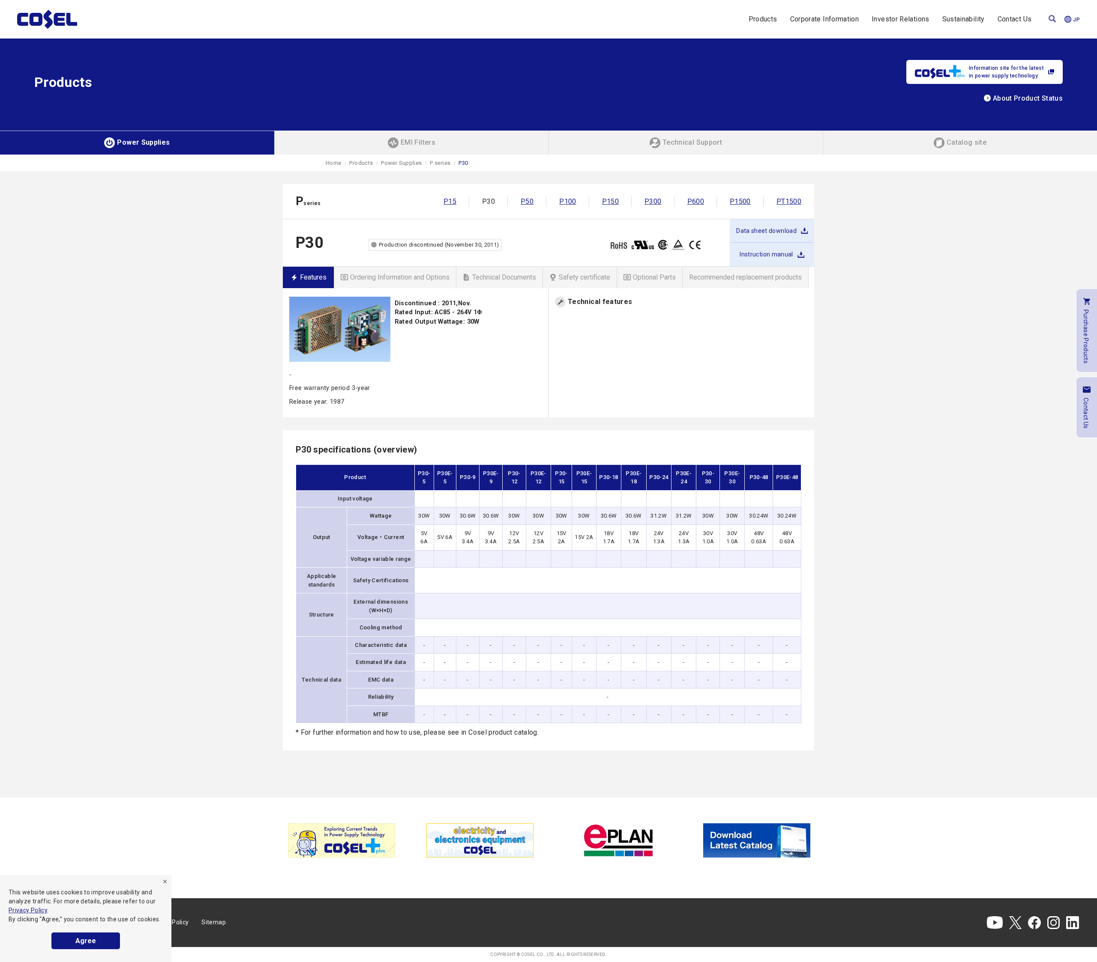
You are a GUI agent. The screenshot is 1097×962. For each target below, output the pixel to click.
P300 (652, 201)
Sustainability (963, 19)
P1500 (740, 201)
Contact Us (1015, 19)
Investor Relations (900, 19)
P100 (567, 201)
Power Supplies (401, 163)
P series (440, 163)
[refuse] (165, 881)
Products (763, 19)
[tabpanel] (341, 840)
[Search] (1052, 19)
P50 (527, 201)
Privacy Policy (28, 910)
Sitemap (213, 922)
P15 (450, 201)
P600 (695, 201)
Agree (85, 941)
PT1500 (788, 201)
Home (333, 163)
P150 (610, 201)
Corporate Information (824, 19)
